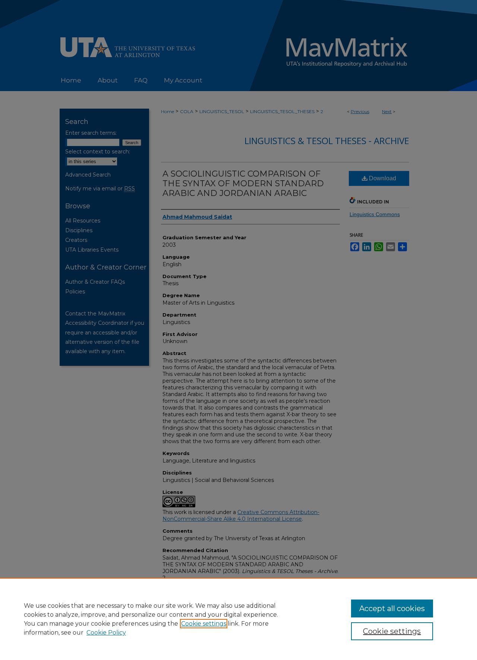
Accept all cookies (392, 608)
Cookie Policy (106, 632)
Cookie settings (203, 623)
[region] (238, 619)
